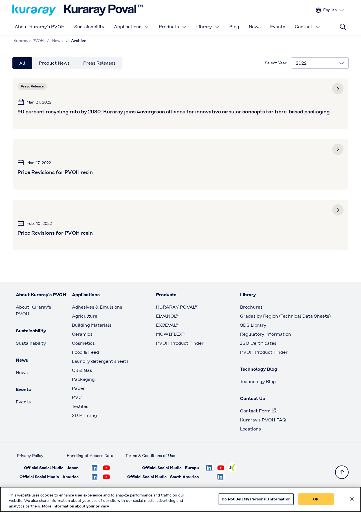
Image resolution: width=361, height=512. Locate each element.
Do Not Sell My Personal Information (256, 499)
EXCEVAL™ (167, 325)
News (255, 26)
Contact (303, 26)
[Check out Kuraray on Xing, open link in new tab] (232, 467)
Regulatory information (265, 334)
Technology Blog (258, 381)
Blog (234, 26)
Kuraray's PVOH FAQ (263, 420)
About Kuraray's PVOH (40, 26)
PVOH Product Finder (180, 343)
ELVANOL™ (167, 316)
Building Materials (91, 325)
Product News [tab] (54, 63)
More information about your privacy (75, 506)
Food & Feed (85, 352)
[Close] (352, 499)
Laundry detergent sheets (100, 361)
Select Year (276, 63)
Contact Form (255, 411)
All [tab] (22, 63)
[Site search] (343, 26)
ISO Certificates (258, 343)
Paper (78, 388)
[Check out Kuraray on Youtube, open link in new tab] (106, 467)
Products (169, 26)
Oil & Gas (82, 370)
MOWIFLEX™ (171, 334)
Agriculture (84, 316)
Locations (250, 429)
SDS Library (253, 325)
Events (277, 26)
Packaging (83, 379)
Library (204, 26)
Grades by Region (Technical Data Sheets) (285, 316)
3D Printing (84, 415)
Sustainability (89, 26)
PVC (77, 397)
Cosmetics (83, 343)
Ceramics (82, 334)
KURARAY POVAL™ (177, 307)
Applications (127, 26)
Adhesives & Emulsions (97, 307)
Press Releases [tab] (99, 63)
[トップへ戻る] (342, 472)
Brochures (251, 307)
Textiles (80, 406)
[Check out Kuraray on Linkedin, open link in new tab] (95, 467)
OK (316, 499)
